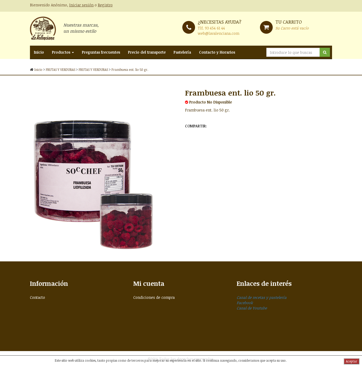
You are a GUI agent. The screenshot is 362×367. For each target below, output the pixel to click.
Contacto (37, 297)
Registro (105, 4)
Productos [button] (61, 52)
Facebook (245, 302)
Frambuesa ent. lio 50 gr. (130, 69)
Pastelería (182, 52)
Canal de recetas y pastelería (261, 297)
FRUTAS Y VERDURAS (60, 69)
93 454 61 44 (215, 28)
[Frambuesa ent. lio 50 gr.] (103, 168)
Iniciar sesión (81, 4)
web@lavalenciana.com (218, 33)
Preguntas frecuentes (101, 52)
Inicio (39, 52)
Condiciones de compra (154, 297)
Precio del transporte (147, 52)
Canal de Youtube (252, 307)
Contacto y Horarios (217, 52)
